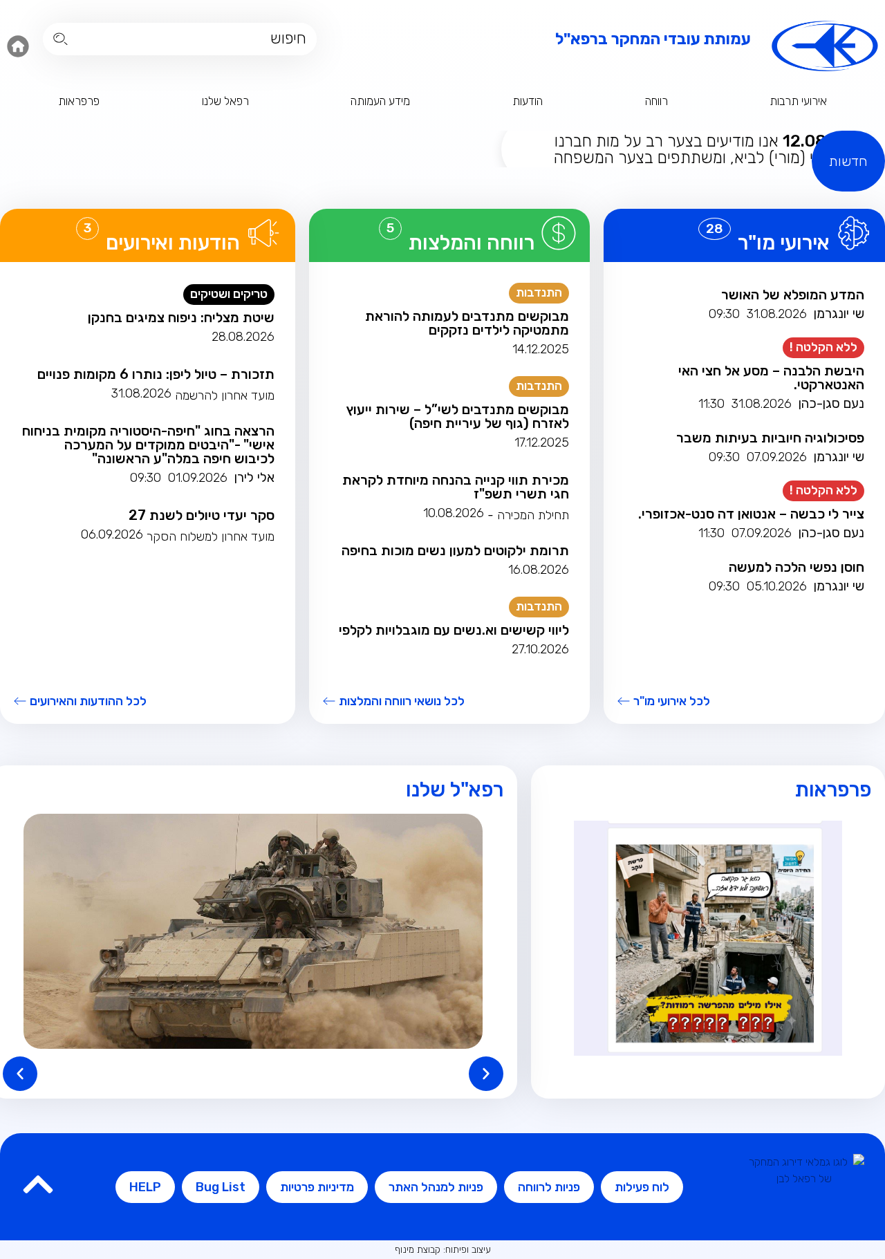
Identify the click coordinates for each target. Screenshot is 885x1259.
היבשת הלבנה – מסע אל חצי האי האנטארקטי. (771, 377)
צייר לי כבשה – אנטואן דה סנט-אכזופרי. (751, 513)
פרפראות (79, 101)
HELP (145, 1187)
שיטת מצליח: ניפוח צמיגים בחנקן (181, 317)
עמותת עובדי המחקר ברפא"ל (653, 38)
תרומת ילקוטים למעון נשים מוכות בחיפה (455, 550)
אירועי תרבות (798, 101)
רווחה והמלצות (471, 242)
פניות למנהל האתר (436, 1187)
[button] (20, 1073)
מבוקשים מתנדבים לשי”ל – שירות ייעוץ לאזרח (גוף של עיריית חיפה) (457, 416)
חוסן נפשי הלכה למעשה (796, 567)
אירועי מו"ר (784, 242)
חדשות (848, 161)
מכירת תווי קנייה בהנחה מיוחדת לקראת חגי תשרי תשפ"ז (455, 487)
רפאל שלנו (225, 101)
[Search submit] (60, 39)
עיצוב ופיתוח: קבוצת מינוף (443, 1250)
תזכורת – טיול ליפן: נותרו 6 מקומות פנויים (155, 374)
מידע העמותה (380, 101)
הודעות (527, 101)
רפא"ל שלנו (454, 789)
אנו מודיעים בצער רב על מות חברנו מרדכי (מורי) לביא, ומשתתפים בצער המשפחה (702, 149)
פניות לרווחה (549, 1187)
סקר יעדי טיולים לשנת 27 (201, 515)
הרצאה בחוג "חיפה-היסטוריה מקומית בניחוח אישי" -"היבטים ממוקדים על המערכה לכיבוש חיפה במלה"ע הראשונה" (148, 444)
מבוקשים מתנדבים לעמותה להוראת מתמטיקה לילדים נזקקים (467, 323)
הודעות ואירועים (173, 242)
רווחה (656, 101)
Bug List (220, 1187)
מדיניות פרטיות (317, 1187)
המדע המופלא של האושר (792, 294)
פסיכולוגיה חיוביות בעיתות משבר (770, 437)
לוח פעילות (642, 1187)
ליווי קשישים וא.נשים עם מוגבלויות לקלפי (454, 630)
